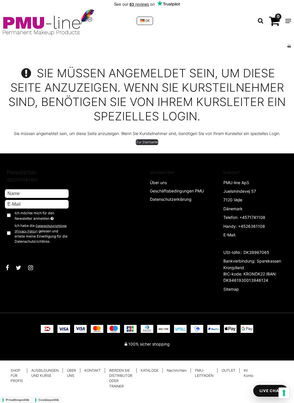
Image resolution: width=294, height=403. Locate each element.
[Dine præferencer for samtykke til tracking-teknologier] (283, 392)
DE (147, 20)
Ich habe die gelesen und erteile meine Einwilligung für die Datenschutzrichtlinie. (41, 233)
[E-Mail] (37, 203)
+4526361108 (251, 226)
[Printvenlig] (289, 46)
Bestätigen (20, 251)
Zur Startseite (147, 142)
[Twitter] (21, 267)
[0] (274, 23)
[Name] (37, 193)
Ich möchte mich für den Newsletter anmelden (42, 215)
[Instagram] (33, 267)
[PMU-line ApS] (67, 21)
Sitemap (231, 289)
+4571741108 (252, 217)
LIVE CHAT (270, 390)
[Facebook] (10, 267)
